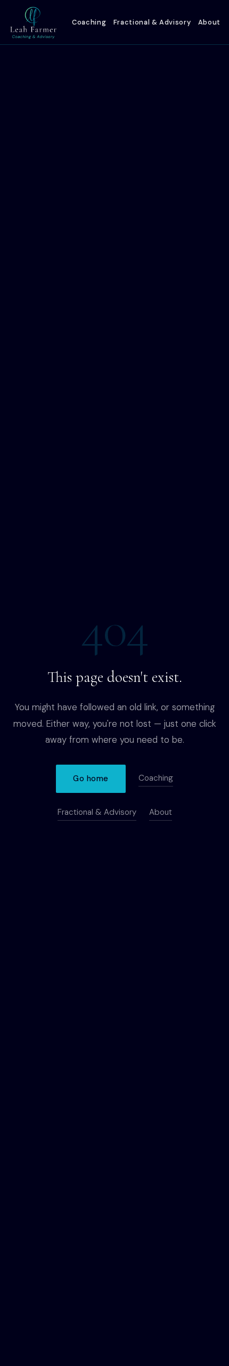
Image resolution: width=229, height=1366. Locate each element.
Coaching (89, 22)
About (209, 22)
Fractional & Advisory (152, 22)
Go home (91, 778)
